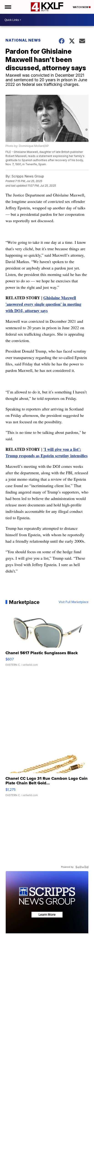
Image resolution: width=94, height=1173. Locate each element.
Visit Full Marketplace (74, 602)
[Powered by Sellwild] (82, 867)
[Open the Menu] (7, 7)
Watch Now (81, 7)
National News (23, 40)
